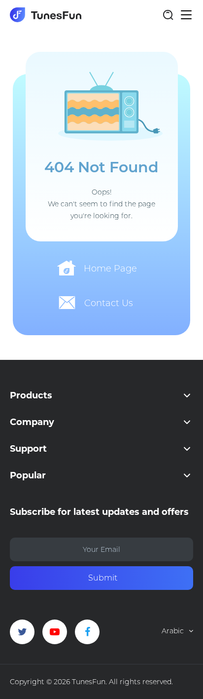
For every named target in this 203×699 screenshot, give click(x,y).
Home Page (110, 268)
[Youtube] (54, 632)
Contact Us (108, 303)
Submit (102, 577)
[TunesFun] (45, 15)
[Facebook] (87, 632)
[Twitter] (22, 632)
